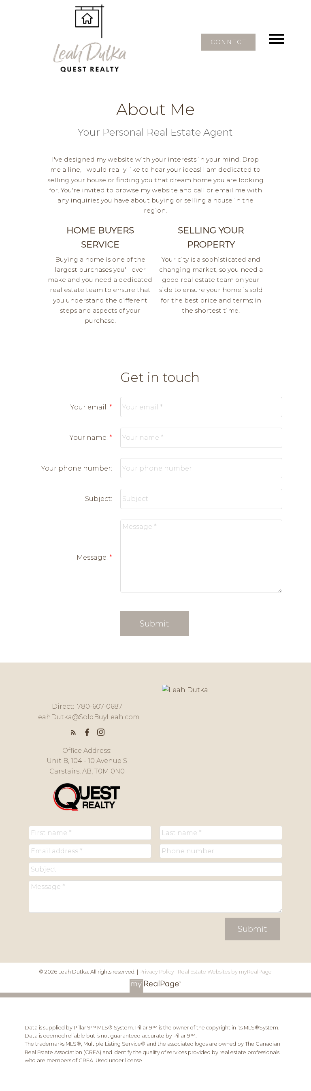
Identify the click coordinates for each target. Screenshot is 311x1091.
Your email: (89, 407)
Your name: (89, 437)
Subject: (98, 499)
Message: (93, 557)
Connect (228, 42)
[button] (228, 42)
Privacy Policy (156, 972)
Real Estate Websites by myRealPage (225, 972)
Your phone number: (76, 468)
